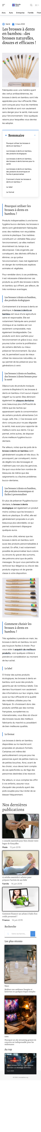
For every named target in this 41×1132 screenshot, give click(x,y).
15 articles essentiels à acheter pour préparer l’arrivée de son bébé (16, 878)
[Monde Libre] (16, 5)
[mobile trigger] (4, 5)
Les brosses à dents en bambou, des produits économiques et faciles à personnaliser (19, 171)
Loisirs (7, 1036)
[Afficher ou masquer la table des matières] (30, 135)
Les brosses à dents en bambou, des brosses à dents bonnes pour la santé (20, 161)
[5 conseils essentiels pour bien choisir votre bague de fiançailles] (20, 826)
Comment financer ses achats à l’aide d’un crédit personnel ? (19, 915)
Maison (7, 986)
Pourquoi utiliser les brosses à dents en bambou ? (18, 144)
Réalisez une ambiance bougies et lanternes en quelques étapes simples (20, 990)
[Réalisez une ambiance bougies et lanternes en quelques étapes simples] (20, 964)
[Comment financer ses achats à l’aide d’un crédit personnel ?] (20, 899)
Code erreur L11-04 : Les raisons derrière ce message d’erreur (20, 1066)
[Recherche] (31, 5)
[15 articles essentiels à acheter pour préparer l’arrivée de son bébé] (20, 863)
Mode (5, 847)
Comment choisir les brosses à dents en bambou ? (18, 180)
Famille (5, 884)
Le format (10, 192)
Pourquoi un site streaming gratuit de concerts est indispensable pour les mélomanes (20, 1042)
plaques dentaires (25, 400)
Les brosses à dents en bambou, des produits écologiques (19, 152)
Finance (6, 920)
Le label (9, 187)
